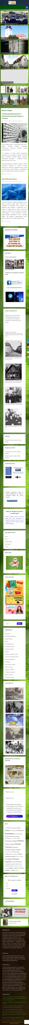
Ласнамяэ (8, 836)
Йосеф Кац (20, 830)
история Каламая (12, 859)
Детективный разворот (10, 636)
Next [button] (22, 264)
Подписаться (15, 816)
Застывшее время (13, 830)
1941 (6, 828)
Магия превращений (10, 659)
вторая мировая (14, 854)
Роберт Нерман (9, 844)
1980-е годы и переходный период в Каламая (13, 404)
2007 (16, 828)
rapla (6, 539)
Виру (19, 828)
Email (10, 798)
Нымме (15, 838)
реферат (10, 868)
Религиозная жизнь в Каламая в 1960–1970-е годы (13, 1011)
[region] (14, 264)
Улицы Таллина (15, 849)
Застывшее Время (9, 644)
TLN (11, 120)
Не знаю (8, 888)
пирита (11, 865)
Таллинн (8, 847)
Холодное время (8, 851)
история (21, 856)
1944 (8, 828)
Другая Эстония (8, 638)
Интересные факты (9, 649)
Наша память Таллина (10, 664)
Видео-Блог (26, 91)
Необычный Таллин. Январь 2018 (26, 88)
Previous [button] (7, 264)
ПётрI (18, 838)
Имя (10, 791)
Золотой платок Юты (9, 179)
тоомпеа (12, 870)
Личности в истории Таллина (11, 656)
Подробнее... (11, 523)
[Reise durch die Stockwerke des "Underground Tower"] (14, 706)
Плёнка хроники (9, 667)
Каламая (7, 651)
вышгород (17, 856)
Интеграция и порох (9, 646)
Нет (7, 885)
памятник (13, 864)
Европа (6, 641)
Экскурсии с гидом (9, 677)
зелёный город (8, 541)
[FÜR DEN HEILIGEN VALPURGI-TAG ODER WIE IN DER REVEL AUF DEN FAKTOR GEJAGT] (14, 733)
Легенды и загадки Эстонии (11, 654)
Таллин (18, 844)
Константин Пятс (18, 834)
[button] (28, 340)
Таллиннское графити (10, 672)
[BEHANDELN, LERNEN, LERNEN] (14, 720)
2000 (13, 828)
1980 (11, 828)
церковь (16, 870)
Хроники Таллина (7, 173)
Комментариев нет (18, 121)
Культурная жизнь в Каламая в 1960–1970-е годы (13, 1017)
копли (13, 861)
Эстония (13, 851)
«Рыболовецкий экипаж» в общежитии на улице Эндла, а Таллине (12, 116)
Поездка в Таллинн (9, 669)
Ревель (20, 841)
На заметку (7, 661)
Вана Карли (7, 544)
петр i (17, 864)
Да (6, 883)
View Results (14, 893)
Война (7, 830)
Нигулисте (11, 838)
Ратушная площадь (11, 841)
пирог (6, 536)
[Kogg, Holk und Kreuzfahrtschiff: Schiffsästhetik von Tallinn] (14, 693)
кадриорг (8, 862)
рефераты (16, 868)
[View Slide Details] (9, 264)
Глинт (6, 546)
